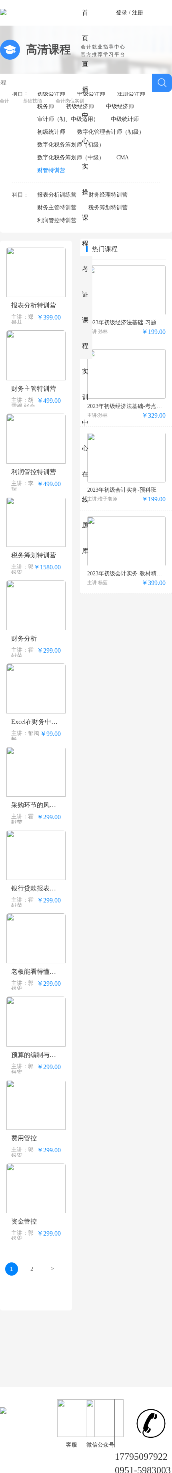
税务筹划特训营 (108, 208)
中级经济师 (120, 106)
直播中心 (85, 102)
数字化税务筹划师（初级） (70, 145)
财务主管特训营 (56, 208)
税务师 (45, 106)
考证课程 (85, 307)
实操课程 (85, 205)
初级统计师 (51, 132)
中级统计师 (125, 119)
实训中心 (85, 410)
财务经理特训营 (108, 195)
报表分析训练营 (56, 195)
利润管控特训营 (56, 220)
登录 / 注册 (129, 13)
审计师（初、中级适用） (68, 119)
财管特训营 (51, 170)
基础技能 (32, 101)
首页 (85, 25)
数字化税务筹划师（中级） (70, 158)
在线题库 (85, 512)
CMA (122, 158)
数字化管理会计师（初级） (110, 132)
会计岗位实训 (70, 101)
